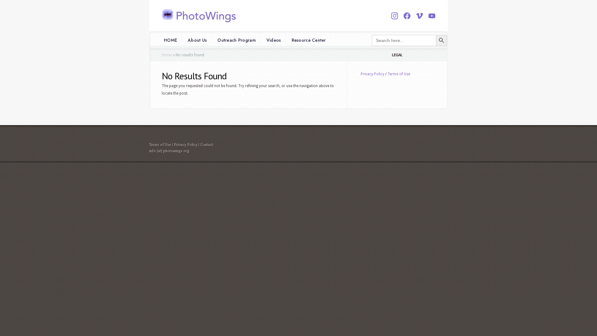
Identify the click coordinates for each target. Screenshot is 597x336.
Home (167, 55)
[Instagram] (394, 15)
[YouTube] (431, 15)
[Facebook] (407, 15)
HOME (170, 40)
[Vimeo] (419, 15)
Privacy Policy (372, 74)
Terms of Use (398, 74)
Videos (273, 40)
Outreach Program (236, 40)
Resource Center (309, 40)
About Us (197, 40)
